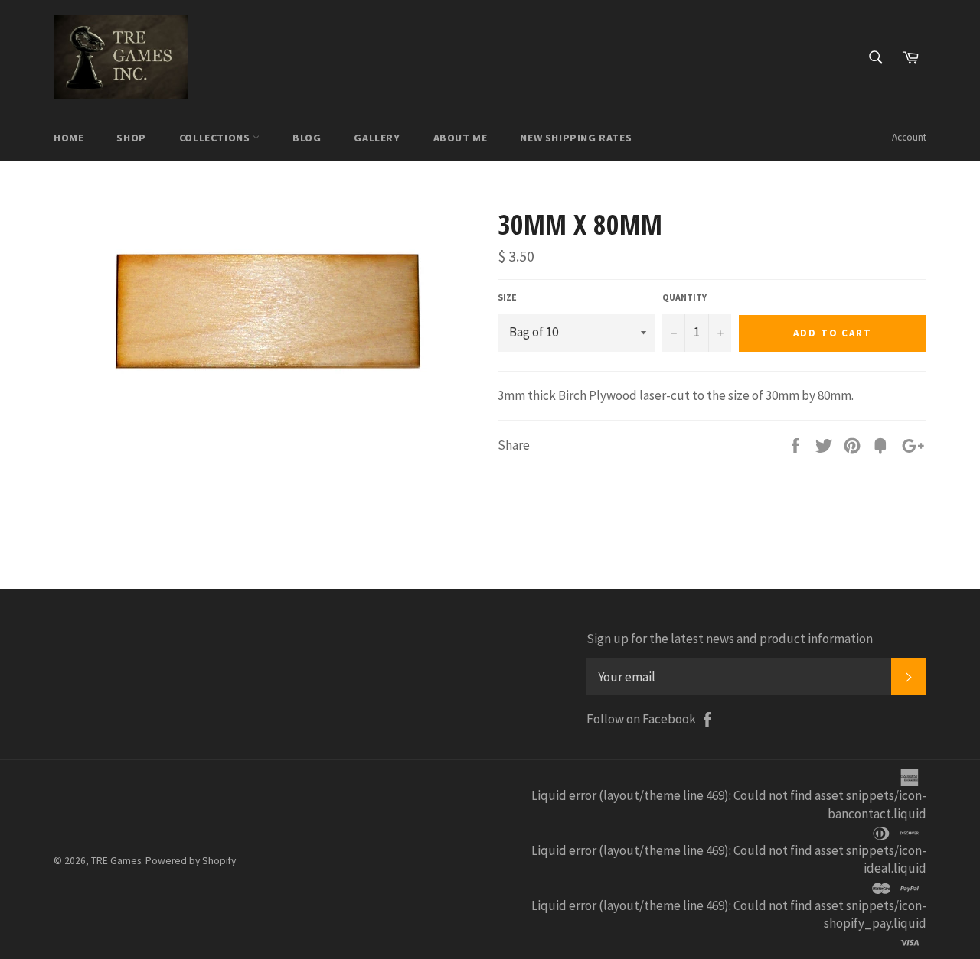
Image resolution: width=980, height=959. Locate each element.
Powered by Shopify (190, 860)
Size (507, 297)
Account (909, 137)
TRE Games (116, 860)
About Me (460, 138)
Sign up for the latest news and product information (729, 638)
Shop (130, 138)
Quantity (684, 297)
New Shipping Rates (576, 138)
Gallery (377, 138)
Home (68, 138)
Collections (216, 138)
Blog (306, 138)
